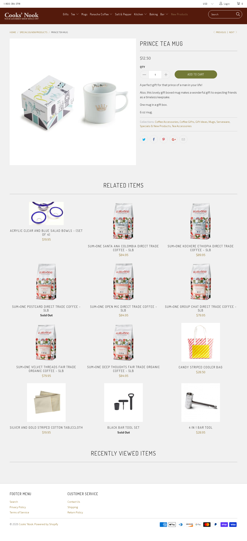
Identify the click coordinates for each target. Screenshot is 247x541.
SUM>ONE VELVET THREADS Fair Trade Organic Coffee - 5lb (46, 342)
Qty (142, 66)
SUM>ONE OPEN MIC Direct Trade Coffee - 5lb (123, 281)
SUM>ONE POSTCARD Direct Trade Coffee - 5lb (46, 281)
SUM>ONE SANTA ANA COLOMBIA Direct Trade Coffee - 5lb (123, 221)
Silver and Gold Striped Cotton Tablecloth (46, 402)
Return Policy (75, 512)
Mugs (84, 14)
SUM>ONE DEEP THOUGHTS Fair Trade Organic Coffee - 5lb (123, 342)
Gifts (66, 14)
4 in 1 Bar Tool (200, 402)
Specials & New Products (155, 126)
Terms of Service (19, 512)
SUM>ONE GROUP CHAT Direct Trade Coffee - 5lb (200, 281)
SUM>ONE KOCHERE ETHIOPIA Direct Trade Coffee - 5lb (200, 221)
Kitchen (139, 14)
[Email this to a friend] (183, 139)
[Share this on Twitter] (144, 139)
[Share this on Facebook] (154, 139)
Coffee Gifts (187, 121)
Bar (162, 14)
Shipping (73, 507)
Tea (73, 14)
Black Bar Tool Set (123, 402)
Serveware (223, 121)
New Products (179, 14)
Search (14, 501)
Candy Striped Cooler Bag (200, 342)
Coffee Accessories (166, 121)
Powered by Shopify (46, 524)
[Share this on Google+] (173, 139)
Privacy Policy (18, 507)
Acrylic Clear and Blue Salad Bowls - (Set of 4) (46, 213)
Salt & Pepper (123, 14)
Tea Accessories (182, 126)
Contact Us (74, 501)
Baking (154, 14)
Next (232, 32)
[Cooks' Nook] (22, 16)
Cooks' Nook (26, 524)
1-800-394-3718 (12, 3)
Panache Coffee (99, 14)
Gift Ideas (201, 121)
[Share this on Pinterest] (164, 139)
